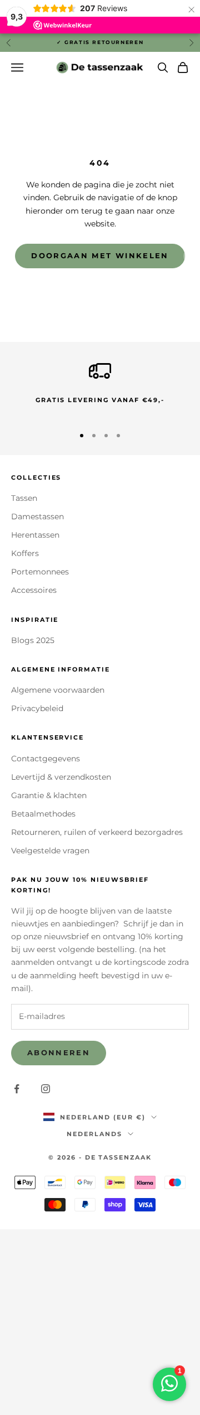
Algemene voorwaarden (57, 690)
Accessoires (34, 590)
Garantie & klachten (49, 795)
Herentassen (35, 535)
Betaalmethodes (43, 814)
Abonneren (58, 1052)
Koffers (25, 553)
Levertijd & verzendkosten (61, 777)
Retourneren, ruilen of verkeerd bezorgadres (97, 832)
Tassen (24, 498)
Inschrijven (100, 1384)
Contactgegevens (45, 759)
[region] (100, 388)
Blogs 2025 (32, 640)
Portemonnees (40, 572)
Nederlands (94, 1134)
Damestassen (37, 516)
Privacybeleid (37, 708)
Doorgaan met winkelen (99, 255)
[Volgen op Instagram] (45, 1088)
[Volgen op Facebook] (16, 1088)
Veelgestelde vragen (50, 851)
